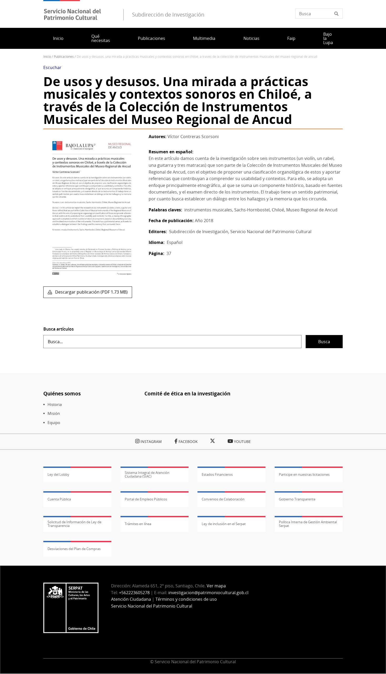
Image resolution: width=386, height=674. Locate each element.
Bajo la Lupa (328, 38)
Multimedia (204, 38)
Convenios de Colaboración (223, 499)
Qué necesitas (100, 38)
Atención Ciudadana (131, 599)
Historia (55, 404)
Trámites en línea (138, 523)
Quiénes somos (62, 393)
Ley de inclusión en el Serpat (224, 523)
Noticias (251, 38)
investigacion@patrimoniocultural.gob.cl (208, 592)
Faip (291, 38)
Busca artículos (58, 329)
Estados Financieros (217, 474)
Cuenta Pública (59, 499)
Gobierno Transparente (297, 499)
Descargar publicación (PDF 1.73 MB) (91, 292)
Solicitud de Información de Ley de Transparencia (74, 524)
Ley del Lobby (58, 474)
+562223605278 (134, 592)
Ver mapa (216, 586)
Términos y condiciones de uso (186, 599)
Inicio (58, 38)
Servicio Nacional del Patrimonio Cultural (151, 606)
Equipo (54, 422)
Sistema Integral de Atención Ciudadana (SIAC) (147, 474)
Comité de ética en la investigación (187, 393)
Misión (54, 413)
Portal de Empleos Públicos (146, 499)
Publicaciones (151, 38)
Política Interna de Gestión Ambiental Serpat (308, 524)
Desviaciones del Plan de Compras (74, 548)
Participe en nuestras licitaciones (304, 474)
